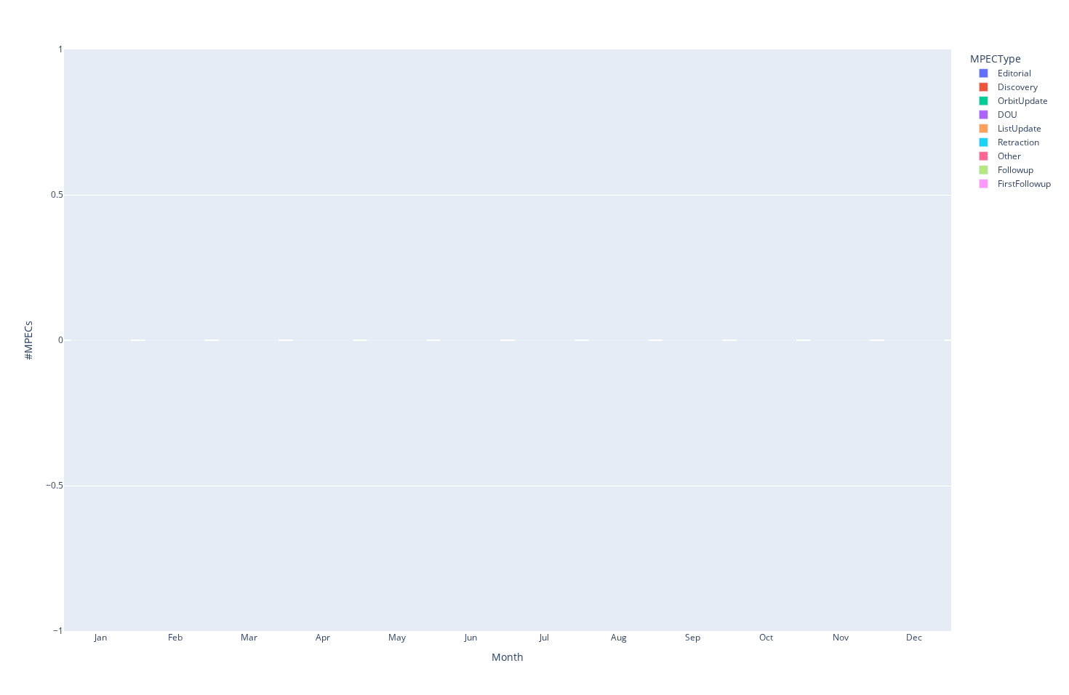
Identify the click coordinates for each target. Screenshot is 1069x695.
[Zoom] (901, 15)
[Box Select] (936, 15)
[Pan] (919, 15)
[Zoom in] (977, 15)
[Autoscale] (1012, 15)
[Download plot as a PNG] (878, 15)
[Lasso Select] (954, 15)
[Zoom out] (995, 15)
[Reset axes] (1029, 15)
